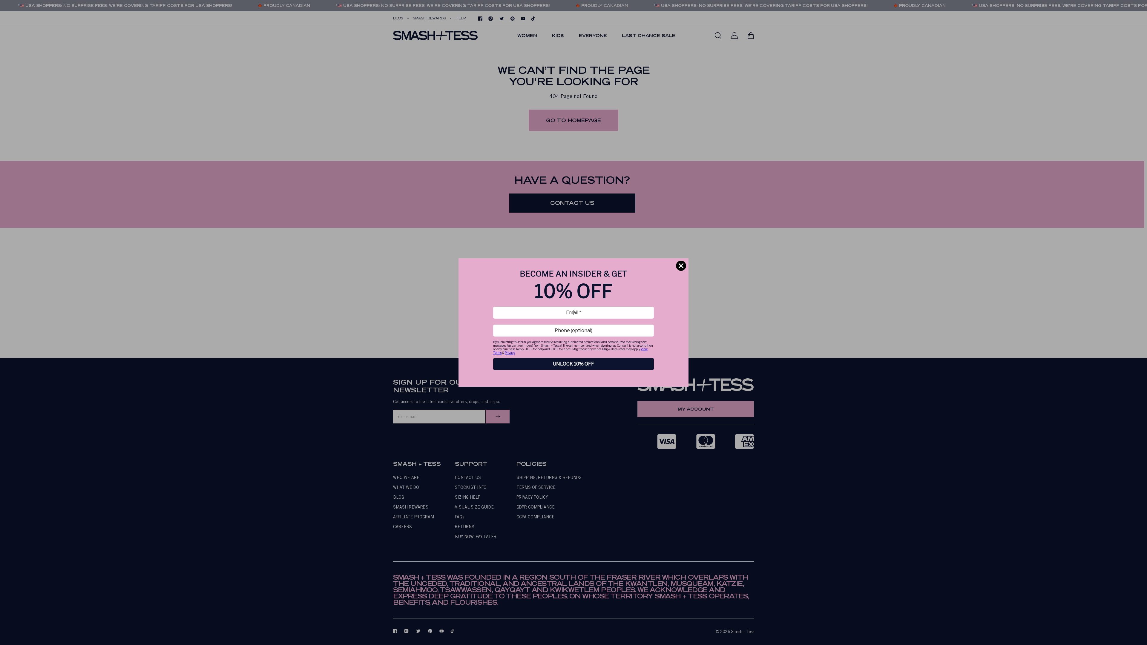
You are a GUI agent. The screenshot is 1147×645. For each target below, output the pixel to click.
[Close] (681, 266)
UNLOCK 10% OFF (573, 364)
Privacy (510, 352)
